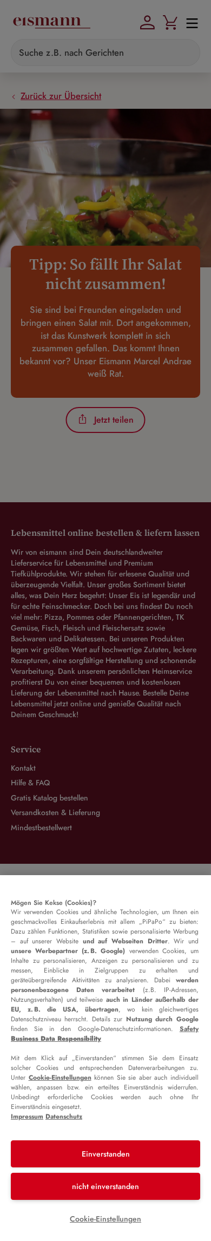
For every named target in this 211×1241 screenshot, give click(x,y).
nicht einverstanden (105, 1186)
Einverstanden (106, 1153)
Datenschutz (63, 1116)
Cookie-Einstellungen (60, 1077)
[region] (105, 1058)
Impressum (27, 1116)
